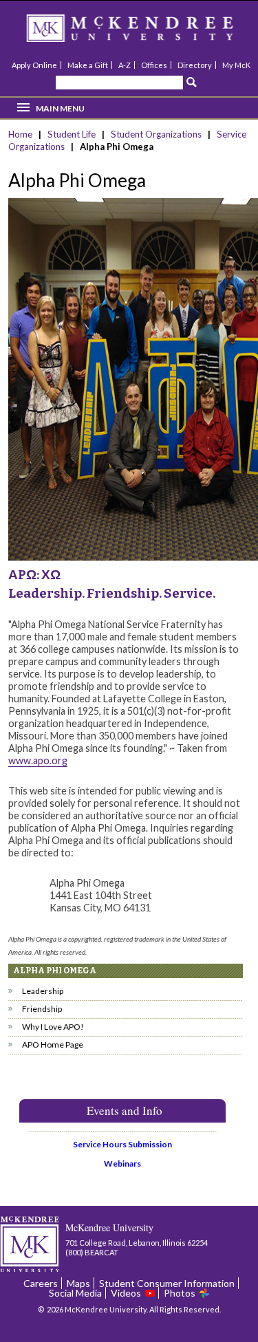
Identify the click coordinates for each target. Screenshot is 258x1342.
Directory (195, 65)
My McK (236, 65)
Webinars (122, 1163)
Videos (126, 1293)
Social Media (75, 1293)
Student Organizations (156, 134)
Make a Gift (87, 65)
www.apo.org (37, 760)
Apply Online (34, 65)
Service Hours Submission (122, 1144)
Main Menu (60, 108)
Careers (40, 1283)
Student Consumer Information (167, 1283)
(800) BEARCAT (91, 1252)
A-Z (124, 65)
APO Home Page (52, 1044)
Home (21, 134)
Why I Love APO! (53, 1026)
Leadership (42, 990)
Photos (179, 1293)
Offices (154, 65)
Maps (78, 1283)
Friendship (42, 1008)
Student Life (71, 134)
